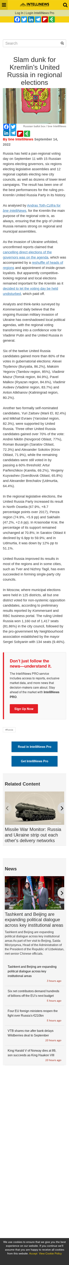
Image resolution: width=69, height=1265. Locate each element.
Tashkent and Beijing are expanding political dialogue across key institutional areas (34, 920)
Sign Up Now (23, 708)
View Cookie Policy (50, 1253)
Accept (33, 1253)
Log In (19, 13)
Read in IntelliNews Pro (34, 746)
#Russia (9, 730)
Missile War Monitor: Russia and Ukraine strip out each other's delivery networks (33, 835)
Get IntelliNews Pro (34, 761)
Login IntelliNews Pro (40, 13)
